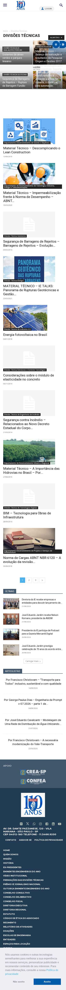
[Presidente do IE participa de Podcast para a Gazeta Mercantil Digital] (11, 634)
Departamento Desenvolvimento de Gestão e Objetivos (27, 143)
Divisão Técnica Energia (14, 280)
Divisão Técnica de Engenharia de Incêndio (22, 414)
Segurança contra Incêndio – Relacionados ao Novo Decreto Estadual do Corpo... (26, 424)
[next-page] (42, 580)
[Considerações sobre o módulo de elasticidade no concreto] (33, 358)
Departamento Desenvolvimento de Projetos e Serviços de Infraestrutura (28, 551)
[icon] (21, 824)
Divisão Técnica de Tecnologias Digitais (20, 508)
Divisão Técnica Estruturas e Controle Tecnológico (25, 370)
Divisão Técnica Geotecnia (15, 75)
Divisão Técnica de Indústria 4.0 (17, 329)
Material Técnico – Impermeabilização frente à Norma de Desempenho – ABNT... (32, 197)
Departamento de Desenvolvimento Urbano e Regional (26, 463)
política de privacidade (48, 840)
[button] (19, 974)
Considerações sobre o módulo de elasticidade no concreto (28, 377)
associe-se (25, 840)
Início (5, 31)
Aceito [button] (47, 981)
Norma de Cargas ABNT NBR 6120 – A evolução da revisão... (32, 560)
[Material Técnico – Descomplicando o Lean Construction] (33, 131)
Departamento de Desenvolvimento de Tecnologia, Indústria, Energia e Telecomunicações (29, 186)
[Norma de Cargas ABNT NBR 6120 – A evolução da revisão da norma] (33, 541)
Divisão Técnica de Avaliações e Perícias (13, 49)
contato (10, 840)
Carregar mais (31, 661)
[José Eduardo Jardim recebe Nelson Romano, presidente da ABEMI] (11, 619)
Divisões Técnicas (44, 47)
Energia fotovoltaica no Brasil (25, 335)
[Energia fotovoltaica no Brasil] (33, 318)
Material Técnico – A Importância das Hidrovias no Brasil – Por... (31, 471)
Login (48, 8)
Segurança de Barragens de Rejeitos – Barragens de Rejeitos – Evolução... (31, 243)
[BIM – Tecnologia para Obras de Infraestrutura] (33, 496)
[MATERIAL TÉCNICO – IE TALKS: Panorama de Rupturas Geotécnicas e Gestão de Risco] (33, 269)
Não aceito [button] (19, 981)
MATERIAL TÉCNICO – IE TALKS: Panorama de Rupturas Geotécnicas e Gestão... (31, 290)
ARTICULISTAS (12, 671)
